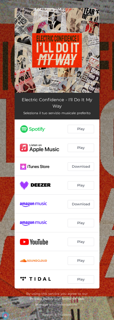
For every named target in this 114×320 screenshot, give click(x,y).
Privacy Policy (41, 299)
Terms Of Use (73, 299)
